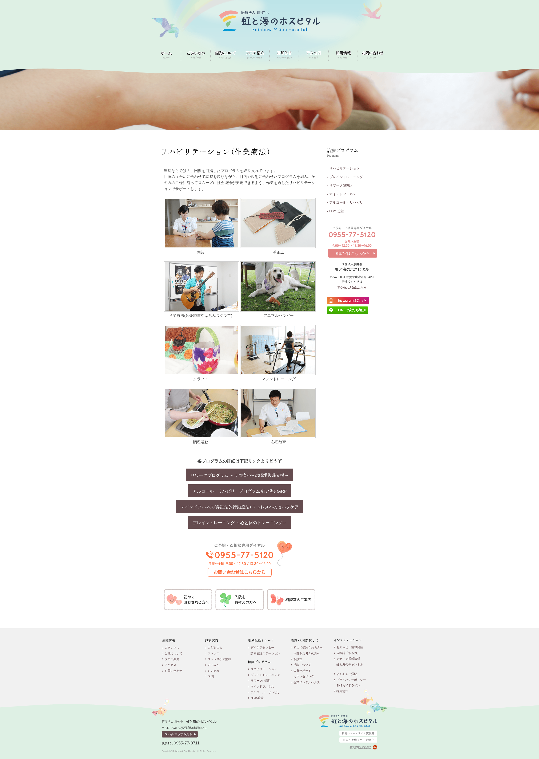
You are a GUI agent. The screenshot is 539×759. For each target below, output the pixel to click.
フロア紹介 (172, 659)
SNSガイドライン (348, 685)
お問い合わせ (173, 670)
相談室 (298, 659)
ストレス (213, 653)
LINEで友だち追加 (352, 310)
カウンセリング (304, 676)
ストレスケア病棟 (219, 659)
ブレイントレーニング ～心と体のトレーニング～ (240, 522)
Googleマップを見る (178, 734)
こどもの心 (215, 647)
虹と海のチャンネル (349, 664)
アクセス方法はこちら (352, 287)
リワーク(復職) (340, 185)
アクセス (170, 664)
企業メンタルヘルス (307, 682)
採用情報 (342, 691)
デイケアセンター (262, 647)
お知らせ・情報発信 (349, 647)
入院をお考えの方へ (307, 653)
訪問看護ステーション (265, 653)
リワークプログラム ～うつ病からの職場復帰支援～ (240, 475)
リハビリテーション (344, 168)
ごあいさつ (172, 647)
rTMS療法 (336, 211)
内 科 (211, 676)
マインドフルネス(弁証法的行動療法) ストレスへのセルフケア (240, 507)
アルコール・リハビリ (346, 202)
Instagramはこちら (352, 300)
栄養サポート (302, 670)
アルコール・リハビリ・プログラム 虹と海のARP (240, 491)
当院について (173, 653)
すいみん (213, 664)
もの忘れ (213, 670)
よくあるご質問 (346, 674)
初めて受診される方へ (308, 647)
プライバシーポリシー (351, 679)
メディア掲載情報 (348, 658)
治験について (302, 664)
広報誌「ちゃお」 (348, 653)
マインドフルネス (342, 194)
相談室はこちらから (353, 253)
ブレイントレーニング (346, 177)
